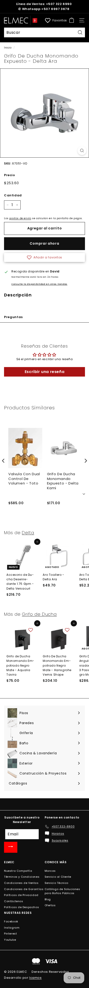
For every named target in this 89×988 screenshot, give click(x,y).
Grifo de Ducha (39, 614)
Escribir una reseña (44, 371)
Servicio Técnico (57, 883)
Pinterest (10, 933)
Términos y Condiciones (21, 877)
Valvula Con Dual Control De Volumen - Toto (24, 479)
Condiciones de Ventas (21, 883)
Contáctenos (13, 901)
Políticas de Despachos (21, 907)
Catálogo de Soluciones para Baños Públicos (62, 891)
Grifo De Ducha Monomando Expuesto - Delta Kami (63, 481)
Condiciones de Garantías (23, 889)
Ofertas (50, 905)
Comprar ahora (44, 243)
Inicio (8, 47)
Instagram (11, 928)
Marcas (50, 871)
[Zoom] (82, 150)
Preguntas (13, 317)
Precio (9, 175)
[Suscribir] (10, 847)
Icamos (35, 977)
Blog (48, 899)
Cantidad (13, 195)
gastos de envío (20, 218)
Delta (28, 533)
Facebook (11, 921)
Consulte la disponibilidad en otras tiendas (39, 284)
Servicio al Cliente (58, 877)
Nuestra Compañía (18, 871)
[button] (44, 257)
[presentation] (3, 460)
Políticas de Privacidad (21, 895)
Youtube (10, 940)
